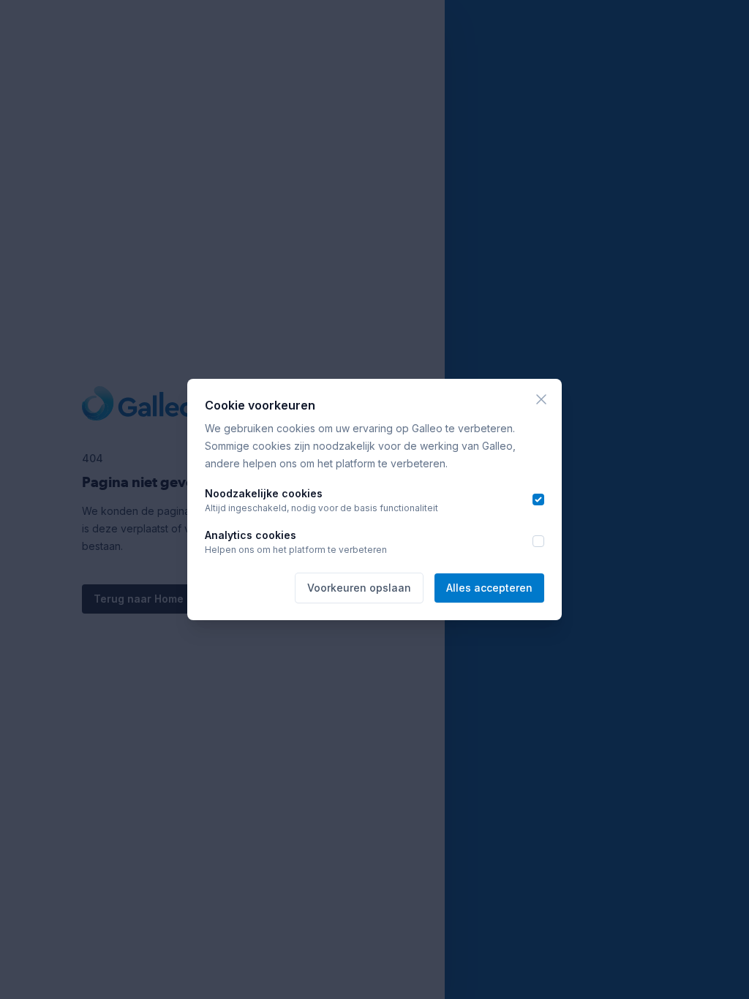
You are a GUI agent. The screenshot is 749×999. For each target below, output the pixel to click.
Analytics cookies (250, 535)
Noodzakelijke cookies (264, 493)
